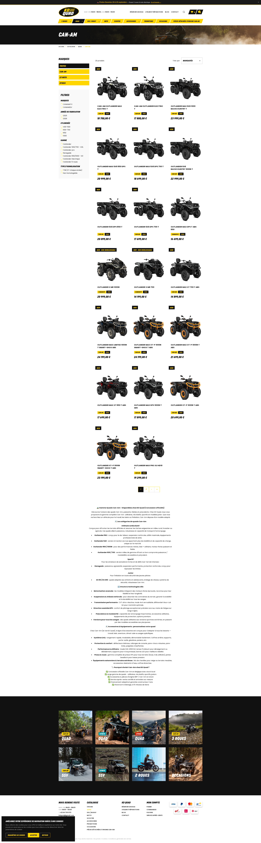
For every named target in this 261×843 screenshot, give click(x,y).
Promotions (148, 21)
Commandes (151, 810)
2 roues (142, 776)
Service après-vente (154, 815)
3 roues (179, 739)
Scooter (117, 21)
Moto (106, 21)
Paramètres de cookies (16, 835)
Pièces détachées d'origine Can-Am (186, 21)
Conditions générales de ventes (119, 839)
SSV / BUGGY (91, 812)
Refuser (45, 835)
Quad (66, 739)
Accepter (33, 835)
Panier (149, 807)
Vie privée (96, 839)
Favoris (150, 812)
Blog (124, 812)
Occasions (163, 21)
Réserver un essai (128, 807)
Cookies (104, 839)
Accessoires (92, 821)
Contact (125, 815)
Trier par (176, 61)
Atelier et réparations (130, 810)
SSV (65, 776)
